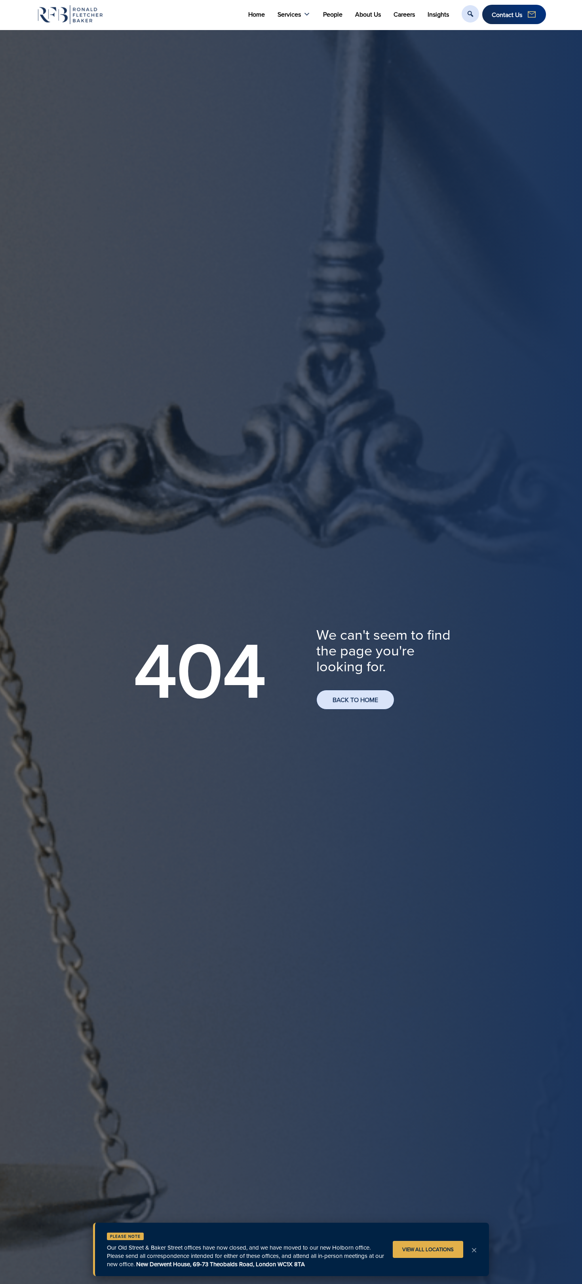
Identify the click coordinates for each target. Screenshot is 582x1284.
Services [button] (289, 14)
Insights (438, 14)
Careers (404, 14)
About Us (368, 14)
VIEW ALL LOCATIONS (428, 1249)
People (332, 14)
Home (256, 14)
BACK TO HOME (355, 699)
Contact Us (507, 14)
